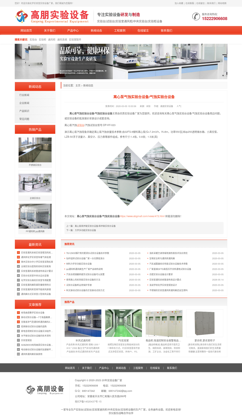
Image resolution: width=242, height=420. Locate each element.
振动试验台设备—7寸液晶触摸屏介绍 (37, 317)
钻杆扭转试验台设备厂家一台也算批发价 (85, 258)
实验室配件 (75, 39)
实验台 (33, 39)
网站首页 (26, 30)
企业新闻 (24, 103)
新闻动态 (96, 30)
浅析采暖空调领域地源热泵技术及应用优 (168, 252)
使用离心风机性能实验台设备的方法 (83, 279)
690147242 (88, 391)
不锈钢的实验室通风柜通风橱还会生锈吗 (168, 290)
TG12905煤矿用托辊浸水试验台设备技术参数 (87, 252)
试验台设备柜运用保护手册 (79, 284)
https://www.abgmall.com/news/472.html (142, 216)
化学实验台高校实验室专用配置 (36, 280)
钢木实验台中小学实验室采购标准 (37, 261)
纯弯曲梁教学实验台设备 (32, 312)
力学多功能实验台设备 (85, 230)
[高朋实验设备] (52, 16)
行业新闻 (24, 95)
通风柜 (51, 39)
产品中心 (73, 30)
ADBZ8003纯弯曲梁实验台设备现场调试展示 (37, 344)
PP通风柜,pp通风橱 (35, 231)
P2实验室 (123, 340)
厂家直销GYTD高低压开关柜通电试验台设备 (170, 268)
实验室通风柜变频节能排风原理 (36, 289)
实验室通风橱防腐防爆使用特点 (36, 284)
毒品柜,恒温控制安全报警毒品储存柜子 (164, 340)
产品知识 (24, 111)
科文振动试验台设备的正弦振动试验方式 (85, 290)
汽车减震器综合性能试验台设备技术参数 (168, 263)
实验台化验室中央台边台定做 (35, 275)
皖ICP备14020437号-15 (88, 401)
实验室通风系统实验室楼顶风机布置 (37, 252)
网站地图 (222, 3)
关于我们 (49, 30)
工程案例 (119, 30)
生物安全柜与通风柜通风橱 (162, 258)
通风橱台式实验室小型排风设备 (36, 293)
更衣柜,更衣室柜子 (205, 340)
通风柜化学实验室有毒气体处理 (36, 257)
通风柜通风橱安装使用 (31, 353)
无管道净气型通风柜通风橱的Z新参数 (37, 321)
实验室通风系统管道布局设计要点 (165, 279)
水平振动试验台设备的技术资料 (36, 335)
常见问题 (24, 119)
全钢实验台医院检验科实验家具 (36, 266)
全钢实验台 (35, 198)
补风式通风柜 (83, 340)
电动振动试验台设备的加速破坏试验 (37, 349)
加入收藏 (179, 3)
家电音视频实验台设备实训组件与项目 (37, 330)
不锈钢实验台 (35, 164)
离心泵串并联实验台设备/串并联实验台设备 (95, 225)
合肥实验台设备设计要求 (161, 274)
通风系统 (62, 39)
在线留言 (200, 3)
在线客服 (189, 3)
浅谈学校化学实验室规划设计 (163, 284)
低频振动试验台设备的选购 (34, 326)
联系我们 (211, 3)
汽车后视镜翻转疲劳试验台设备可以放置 (85, 274)
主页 (77, 85)
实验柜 (42, 39)
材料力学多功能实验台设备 (79, 263)
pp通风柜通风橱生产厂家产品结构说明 (84, 268)
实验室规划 (26, 340)
